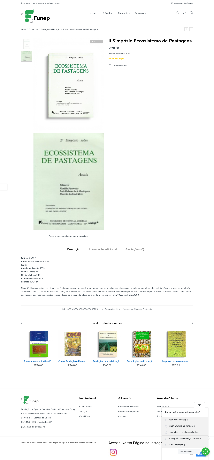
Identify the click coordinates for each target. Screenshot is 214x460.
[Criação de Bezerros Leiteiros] (186, 29)
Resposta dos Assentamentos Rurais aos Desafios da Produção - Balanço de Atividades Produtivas (175, 361)
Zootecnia (33, 29)
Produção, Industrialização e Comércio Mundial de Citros (107, 361)
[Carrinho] (177, 13)
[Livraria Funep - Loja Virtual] (35, 16)
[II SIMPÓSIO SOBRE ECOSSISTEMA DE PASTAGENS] (68, 229)
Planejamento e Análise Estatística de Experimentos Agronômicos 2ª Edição (38, 361)
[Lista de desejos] (184, 13)
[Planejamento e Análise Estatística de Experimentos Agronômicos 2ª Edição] (38, 344)
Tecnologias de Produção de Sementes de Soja (141, 361)
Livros (118, 309)
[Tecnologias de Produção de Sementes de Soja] (141, 344)
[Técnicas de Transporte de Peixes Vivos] (191, 29)
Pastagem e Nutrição (50, 29)
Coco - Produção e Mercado (72, 361)
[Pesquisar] (191, 13)
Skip (191, 454)
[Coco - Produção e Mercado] (72, 344)
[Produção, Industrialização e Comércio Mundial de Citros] (107, 344)
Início (23, 29)
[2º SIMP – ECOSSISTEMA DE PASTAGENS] (26, 43)
